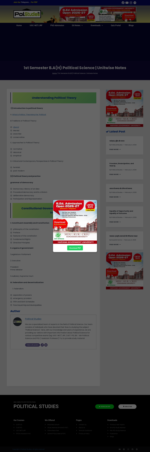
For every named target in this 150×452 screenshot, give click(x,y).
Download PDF (75, 248)
